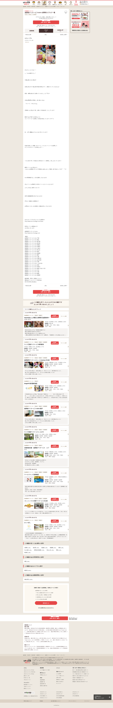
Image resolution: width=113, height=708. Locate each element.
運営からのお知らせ (59, 681)
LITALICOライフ (75, 693)
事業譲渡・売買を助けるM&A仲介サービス (80, 681)
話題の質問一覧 (43, 683)
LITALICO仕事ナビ (59, 691)
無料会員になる (46, 603)
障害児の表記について (28, 701)
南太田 (36, 547)
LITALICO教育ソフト (43, 695)
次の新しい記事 (63, 34)
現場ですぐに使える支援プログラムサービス (80, 675)
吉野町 (27, 547)
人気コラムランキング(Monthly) (29, 671)
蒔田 (60, 547)
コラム (25, 667)
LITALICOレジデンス (43, 697)
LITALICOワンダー (59, 693)
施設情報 (42, 667)
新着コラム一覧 (26, 675)
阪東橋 (53, 547)
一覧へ (45, 34)
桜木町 (27, 552)
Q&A (41, 677)
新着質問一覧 (42, 681)
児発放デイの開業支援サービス (78, 677)
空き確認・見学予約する (55, 316)
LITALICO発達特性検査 (60, 695)
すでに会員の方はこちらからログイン (46, 607)
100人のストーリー (27, 679)
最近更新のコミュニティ (28, 684)
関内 (58, 550)
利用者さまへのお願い (60, 679)
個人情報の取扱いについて (55, 701)
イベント (58, 667)
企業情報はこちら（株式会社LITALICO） (31, 696)
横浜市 (27, 570)
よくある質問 (58, 673)
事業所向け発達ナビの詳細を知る (80, 30)
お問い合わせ (58, 677)
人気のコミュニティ (27, 686)
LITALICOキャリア (76, 691)
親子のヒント (43, 672)
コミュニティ (26, 682)
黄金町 (44, 547)
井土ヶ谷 (50, 550)
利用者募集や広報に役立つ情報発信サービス (80, 671)
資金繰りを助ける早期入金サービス (79, 679)
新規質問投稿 (42, 679)
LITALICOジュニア (43, 693)
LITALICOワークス (43, 691)
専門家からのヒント (43, 674)
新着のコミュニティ (27, 688)
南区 (26, 561)
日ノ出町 (27, 550)
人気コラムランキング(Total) (29, 670)
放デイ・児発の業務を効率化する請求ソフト (80, 670)
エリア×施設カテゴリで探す (45, 670)
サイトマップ (58, 683)
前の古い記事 (28, 34)
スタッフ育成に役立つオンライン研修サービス (81, 673)
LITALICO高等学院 (76, 695)
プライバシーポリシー (72, 701)
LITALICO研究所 (59, 697)
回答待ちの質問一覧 (43, 685)
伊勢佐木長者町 (39, 550)
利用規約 (41, 701)
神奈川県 (28, 579)
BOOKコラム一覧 (27, 677)
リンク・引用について (60, 675)
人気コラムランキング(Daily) (29, 673)
